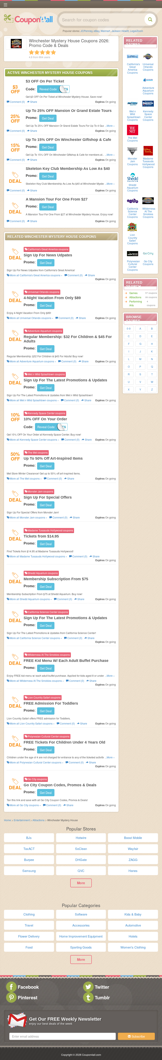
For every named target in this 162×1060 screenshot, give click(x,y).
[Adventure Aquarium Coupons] (148, 79)
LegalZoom (136, 31)
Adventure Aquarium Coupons (148, 90)
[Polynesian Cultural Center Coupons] (132, 253)
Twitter (102, 986)
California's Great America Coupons (133, 68)
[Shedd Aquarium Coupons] (132, 177)
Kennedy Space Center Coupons (148, 115)
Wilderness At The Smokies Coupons (148, 213)
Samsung (29, 870)
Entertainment (22, 820)
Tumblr (102, 997)
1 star (31, 52)
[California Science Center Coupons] (132, 200)
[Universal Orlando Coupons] (148, 56)
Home (7, 820)
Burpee (29, 859)
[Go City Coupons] (148, 253)
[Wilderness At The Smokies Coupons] (148, 200)
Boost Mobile (133, 837)
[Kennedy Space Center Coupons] (148, 103)
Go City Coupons (148, 262)
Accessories (81, 925)
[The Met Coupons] (132, 129)
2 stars (36, 52)
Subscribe (138, 1036)
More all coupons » (35, 275)
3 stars (42, 52)
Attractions (135, 297)
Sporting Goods (81, 947)
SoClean (81, 848)
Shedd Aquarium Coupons (132, 187)
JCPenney (86, 31)
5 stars (53, 52)
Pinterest (27, 997)
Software (81, 914)
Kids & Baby (133, 914)
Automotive (133, 925)
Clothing (29, 914)
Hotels (133, 936)
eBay (96, 31)
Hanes (133, 870)
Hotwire (81, 837)
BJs (29, 837)
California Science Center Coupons (132, 213)
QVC (81, 870)
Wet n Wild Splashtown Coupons (133, 115)
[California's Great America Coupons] (132, 56)
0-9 (129, 328)
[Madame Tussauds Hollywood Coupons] (148, 150)
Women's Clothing (133, 947)
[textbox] (62, 1036)
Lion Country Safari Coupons (132, 239)
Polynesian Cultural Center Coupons (133, 265)
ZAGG (133, 859)
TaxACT (29, 848)
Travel (29, 925)
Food (29, 947)
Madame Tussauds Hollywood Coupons (148, 163)
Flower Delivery (29, 936)
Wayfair (133, 848)
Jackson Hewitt (120, 31)
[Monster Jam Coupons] (132, 150)
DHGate (81, 859)
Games (133, 293)
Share (33, 101)
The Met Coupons (132, 139)
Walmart (105, 31)
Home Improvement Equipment (81, 936)
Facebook (28, 986)
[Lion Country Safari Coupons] (132, 226)
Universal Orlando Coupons (148, 66)
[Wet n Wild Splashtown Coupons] (132, 103)
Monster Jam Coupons (132, 161)
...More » (110, 125)
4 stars (47, 52)
